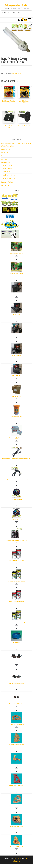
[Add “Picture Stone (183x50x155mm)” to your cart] (16, 832)
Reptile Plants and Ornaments (10, 178)
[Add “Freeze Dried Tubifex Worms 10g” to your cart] (16, 259)
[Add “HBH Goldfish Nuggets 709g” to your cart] (16, 423)
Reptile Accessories (8, 165)
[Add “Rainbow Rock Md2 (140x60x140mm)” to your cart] (16, 812)
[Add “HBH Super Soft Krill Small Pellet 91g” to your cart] (16, 608)
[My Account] (19, 19)
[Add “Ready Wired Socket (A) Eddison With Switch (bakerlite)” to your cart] (16, 485)
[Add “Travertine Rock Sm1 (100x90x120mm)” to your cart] (16, 751)
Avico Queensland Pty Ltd (16, 5)
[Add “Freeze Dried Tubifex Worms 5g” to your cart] (16, 280)
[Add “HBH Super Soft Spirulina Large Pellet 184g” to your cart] (16, 587)
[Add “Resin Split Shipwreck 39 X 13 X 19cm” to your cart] (16, 689)
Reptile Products (5, 162)
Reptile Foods (6, 172)
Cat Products (4, 156)
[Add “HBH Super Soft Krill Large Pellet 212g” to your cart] (16, 567)
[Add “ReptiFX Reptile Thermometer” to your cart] (16, 526)
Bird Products (4, 153)
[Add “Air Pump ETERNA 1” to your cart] (16, 341)
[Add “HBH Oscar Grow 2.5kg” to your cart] (16, 402)
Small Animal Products (7, 182)
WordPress (18, 858)
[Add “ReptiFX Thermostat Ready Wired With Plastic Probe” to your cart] (16, 546)
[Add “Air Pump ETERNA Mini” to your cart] (16, 382)
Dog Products (4, 159)
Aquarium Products (6, 149)
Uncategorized (5, 185)
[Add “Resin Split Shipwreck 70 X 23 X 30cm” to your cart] (16, 669)
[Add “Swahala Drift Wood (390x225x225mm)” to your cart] (16, 771)
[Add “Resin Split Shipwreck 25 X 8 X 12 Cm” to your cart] (16, 710)
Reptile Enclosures (7, 168)
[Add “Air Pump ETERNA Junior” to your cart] (16, 361)
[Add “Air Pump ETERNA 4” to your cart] (16, 300)
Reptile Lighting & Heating (16, 73)
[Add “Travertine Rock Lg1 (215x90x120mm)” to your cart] (16, 730)
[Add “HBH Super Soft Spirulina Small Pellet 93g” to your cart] (16, 628)
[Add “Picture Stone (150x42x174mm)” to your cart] (16, 853)
